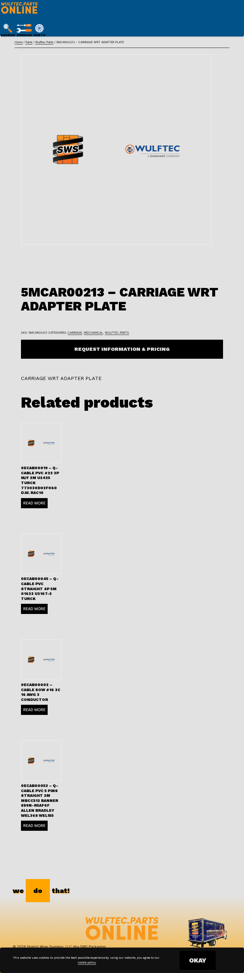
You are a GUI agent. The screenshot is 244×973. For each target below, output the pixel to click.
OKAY (197, 960)
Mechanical (93, 332)
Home (19, 42)
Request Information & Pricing (122, 349)
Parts (28, 42)
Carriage (75, 332)
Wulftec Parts (44, 42)
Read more (34, 503)
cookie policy (87, 962)
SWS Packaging (93, 946)
